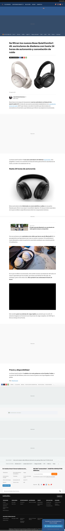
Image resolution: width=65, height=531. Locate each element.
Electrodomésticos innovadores (17, 473)
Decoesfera (48, 504)
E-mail (26, 57)
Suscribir (54, 474)
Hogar (24, 472)
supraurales (47, 159)
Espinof (21, 504)
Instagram (58, 4)
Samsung (58, 34)
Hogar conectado (35, 34)
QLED (45, 34)
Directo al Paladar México (32, 519)
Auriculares (41, 384)
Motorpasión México (40, 519)
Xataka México (6, 518)
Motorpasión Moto (40, 504)
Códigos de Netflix (38, 463)
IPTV (44, 463)
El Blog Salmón (58, 502)
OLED (41, 34)
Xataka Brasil (5, 520)
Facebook (20, 57)
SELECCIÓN (27, 4)
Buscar (60, 491)
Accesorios (17, 384)
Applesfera (5, 505)
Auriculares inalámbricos (31, 384)
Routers (4, 482)
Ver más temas (6, 485)
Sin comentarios (14, 57)
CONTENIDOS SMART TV (18, 4)
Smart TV (25, 480)
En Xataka (32, 225)
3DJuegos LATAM (15, 518)
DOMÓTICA (39, 4)
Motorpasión (40, 502)
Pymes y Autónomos (57, 504)
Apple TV (28, 34)
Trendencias (48, 502)
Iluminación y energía (6, 477)
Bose (23, 384)
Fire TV (14, 34)
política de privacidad (50, 476)
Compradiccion (49, 505)
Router (53, 34)
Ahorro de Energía (7, 480)
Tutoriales (15, 476)
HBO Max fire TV (18, 463)
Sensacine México (22, 519)
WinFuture (15, 380)
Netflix (23, 34)
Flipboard (56, 4)
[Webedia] (62, 1)
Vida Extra (14, 504)
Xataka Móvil (5, 504)
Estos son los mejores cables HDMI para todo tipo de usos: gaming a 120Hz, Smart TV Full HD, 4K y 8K (33, 460)
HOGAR (33, 4)
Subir (58, 496)
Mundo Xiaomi (6, 510)
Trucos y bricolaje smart (27, 477)
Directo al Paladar (32, 502)
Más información (42, 529)
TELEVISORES (7, 4)
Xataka (4, 502)
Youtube (60, 4)
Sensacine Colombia (22, 522)
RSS (49, 484)
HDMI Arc (49, 463)
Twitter (62, 4)
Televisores (5, 472)
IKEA (49, 34)
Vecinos (18, 34)
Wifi (24, 482)
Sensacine (22, 502)
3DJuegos (13, 502)
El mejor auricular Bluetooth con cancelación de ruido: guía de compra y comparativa (42, 228)
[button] (19, 97)
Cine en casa (15, 482)
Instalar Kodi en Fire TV (27, 463)
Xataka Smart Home (5, 508)
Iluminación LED (16, 480)
